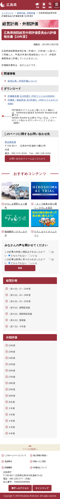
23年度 (11, 351)
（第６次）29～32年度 (19, 301)
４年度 (11, 420)
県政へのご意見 (39, 461)
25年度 (11, 364)
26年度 (11, 370)
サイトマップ (42, 488)
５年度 (11, 427)
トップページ (8, 12)
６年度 (11, 433)
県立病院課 (10, 142)
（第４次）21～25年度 (19, 288)
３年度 (11, 414)
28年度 (11, 383)
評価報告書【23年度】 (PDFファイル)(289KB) (31, 96)
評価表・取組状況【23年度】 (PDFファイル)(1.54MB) (33, 101)
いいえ (34, 255)
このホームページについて (15, 455)
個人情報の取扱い (40, 455)
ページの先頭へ (30, 449)
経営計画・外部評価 (26, 12)
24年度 (11, 357)
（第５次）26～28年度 (19, 294)
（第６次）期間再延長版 (20, 313)
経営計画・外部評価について (22, 80)
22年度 (11, 345)
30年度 (11, 395)
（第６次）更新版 (17, 320)
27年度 (11, 376)
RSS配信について (40, 467)
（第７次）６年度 (17, 326)
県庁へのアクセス (20, 488)
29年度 (11, 389)
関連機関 (8, 467)
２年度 (11, 408)
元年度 (11, 401)
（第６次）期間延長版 (19, 307)
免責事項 (8, 461)
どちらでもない (19, 255)
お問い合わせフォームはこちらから (27, 158)
